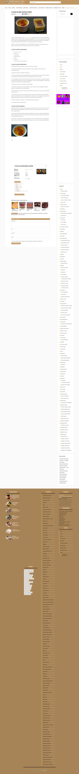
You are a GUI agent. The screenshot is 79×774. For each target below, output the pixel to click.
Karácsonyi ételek (35, 213)
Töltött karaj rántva (65, 287)
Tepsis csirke (63, 202)
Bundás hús (63, 269)
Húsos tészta (63, 380)
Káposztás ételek (64, 436)
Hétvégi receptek (49, 7)
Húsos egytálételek (64, 292)
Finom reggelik (63, 222)
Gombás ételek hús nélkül (65, 409)
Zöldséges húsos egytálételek (66, 450)
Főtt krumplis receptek (64, 226)
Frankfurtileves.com (62, 514)
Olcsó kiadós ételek (64, 339)
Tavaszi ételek (62, 373)
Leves (6, 7)
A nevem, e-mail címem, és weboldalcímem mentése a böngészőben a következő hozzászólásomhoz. (27, 241)
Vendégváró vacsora (63, 432)
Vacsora (13, 7)
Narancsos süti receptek (63, 465)
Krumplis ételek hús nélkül (65, 413)
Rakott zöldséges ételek (65, 360)
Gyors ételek (62, 236)
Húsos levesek (63, 294)
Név (12, 228)
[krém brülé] (41, 173)
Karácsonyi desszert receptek (27, 213)
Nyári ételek (25, 7)
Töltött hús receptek (64, 283)
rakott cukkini (62, 469)
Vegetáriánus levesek (64, 418)
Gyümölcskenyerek (64, 245)
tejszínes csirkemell (63, 477)
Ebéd (9, 7)
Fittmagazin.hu (61, 520)
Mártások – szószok (63, 330)
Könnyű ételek (62, 321)
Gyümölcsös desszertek (65, 247)
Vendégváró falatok (63, 423)
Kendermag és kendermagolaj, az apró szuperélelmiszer (16, 510)
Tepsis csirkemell (62, 479)
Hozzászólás (13, 220)
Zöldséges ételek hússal (65, 445)
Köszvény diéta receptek (64, 328)
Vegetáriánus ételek (46, 731)
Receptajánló (62, 366)
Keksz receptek (62, 317)
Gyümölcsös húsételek (65, 249)
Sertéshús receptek (64, 276)
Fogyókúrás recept (57, 7)
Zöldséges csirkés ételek (65, 441)
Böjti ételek (66, 460)
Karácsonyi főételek (64, 310)
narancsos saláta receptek (28, 575)
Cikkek (61, 189)
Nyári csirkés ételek (64, 197)
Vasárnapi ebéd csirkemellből (66, 402)
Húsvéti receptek (45, 590)
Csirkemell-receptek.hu (63, 512)
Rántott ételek (62, 362)
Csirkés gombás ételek (65, 195)
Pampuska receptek (63, 467)
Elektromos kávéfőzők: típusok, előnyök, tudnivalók (15, 537)
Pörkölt (61, 351)
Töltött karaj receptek (64, 285)
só (19, 189)
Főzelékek (62, 231)
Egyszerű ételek (63, 211)
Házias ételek (62, 256)
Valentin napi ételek (22, 214)
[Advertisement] (30, 152)
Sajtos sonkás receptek (63, 474)
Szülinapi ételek (40, 213)
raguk (68, 467)
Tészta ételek (62, 378)
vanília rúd (19, 188)
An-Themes (44, 770)
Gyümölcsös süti (45, 567)
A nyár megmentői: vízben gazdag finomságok (15, 503)
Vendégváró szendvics (65, 425)
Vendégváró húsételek (64, 429)
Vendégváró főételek (63, 427)
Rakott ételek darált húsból (65, 357)
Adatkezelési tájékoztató (63, 498)
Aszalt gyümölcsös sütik (65, 242)
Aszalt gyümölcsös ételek (65, 240)
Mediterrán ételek (63, 333)
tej (18, 185)
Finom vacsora (63, 224)
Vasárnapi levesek (64, 263)
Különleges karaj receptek (66, 278)
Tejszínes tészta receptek (65, 384)
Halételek (61, 254)
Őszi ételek (62, 342)
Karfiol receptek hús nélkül (65, 411)
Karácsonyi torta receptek (65, 314)
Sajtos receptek (62, 472)
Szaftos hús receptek (64, 281)
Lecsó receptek (62, 462)
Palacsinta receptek (63, 344)
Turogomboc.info (62, 519)
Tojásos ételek (62, 387)
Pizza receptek (45, 657)
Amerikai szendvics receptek (64, 458)
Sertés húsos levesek (63, 476)
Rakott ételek (62, 353)
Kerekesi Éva (13, 14)
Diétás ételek (45, 521)
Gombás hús (63, 272)
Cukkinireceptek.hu (62, 513)
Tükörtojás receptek (27, 594)
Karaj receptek (41, 7)
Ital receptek (62, 301)
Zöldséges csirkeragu (64, 438)
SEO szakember (69, 497)
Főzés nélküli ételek (63, 233)
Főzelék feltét (62, 229)
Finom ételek (20, 213)
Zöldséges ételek (63, 434)
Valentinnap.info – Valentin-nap (64, 525)
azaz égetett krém (27, 37)
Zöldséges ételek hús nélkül (66, 443)
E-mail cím (13, 233)
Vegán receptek (63, 416)
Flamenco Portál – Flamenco (64, 524)
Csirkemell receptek (33, 7)
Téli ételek (62, 376)
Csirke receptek (63, 193)
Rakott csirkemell (64, 355)
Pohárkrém (31, 169)
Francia (26, 170)
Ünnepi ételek (45, 213)
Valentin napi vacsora (65, 398)
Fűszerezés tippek (64, 191)
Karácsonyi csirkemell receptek (66, 305)
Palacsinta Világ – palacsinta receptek (65, 511)
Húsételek (62, 265)
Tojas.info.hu (61, 517)
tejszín (18, 183)
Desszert (26, 169)
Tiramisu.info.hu (62, 518)
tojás (18, 186)
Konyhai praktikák (63, 326)
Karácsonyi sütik (64, 312)
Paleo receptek (62, 346)
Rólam (63, 7)
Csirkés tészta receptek (66, 382)
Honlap (12, 237)
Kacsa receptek (63, 274)
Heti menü (44, 574)
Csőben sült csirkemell (65, 206)
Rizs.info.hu (61, 516)
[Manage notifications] (76, 771)
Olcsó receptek (19, 7)
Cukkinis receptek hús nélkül (66, 406)
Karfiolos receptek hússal (65, 296)
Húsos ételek (62, 290)
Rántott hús (63, 364)
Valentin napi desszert (14, 214)
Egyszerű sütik (63, 215)
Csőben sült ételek (63, 204)
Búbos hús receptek (64, 267)
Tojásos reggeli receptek (63, 481)
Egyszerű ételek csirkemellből (66, 213)
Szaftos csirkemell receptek (66, 200)
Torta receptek (62, 389)
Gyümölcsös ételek (63, 238)
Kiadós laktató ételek (63, 319)
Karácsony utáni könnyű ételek (66, 323)
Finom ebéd (63, 219)
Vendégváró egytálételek (64, 420)
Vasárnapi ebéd (63, 400)
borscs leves (61, 460)
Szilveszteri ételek (63, 369)
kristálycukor (20, 187)
